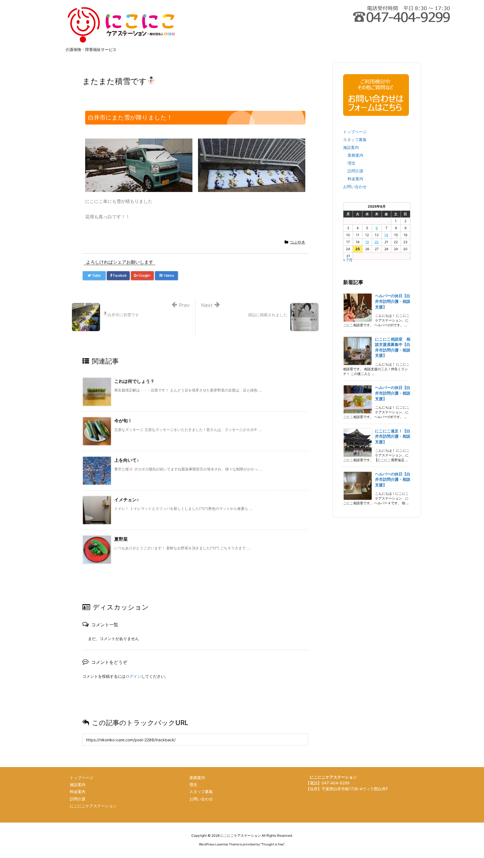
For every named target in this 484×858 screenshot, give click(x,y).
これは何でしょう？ (134, 381)
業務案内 (355, 155)
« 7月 (348, 259)
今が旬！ (123, 420)
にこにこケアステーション (93, 805)
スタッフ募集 (355, 139)
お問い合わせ (355, 186)
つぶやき (297, 242)
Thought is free (272, 844)
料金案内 (355, 178)
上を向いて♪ (126, 460)
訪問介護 (355, 170)
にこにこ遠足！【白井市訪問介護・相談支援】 (392, 436)
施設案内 (351, 147)
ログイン (133, 676)
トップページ (355, 131)
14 (386, 235)
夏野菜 (121, 539)
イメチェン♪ (126, 499)
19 (367, 242)
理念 (351, 163)
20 (376, 242)
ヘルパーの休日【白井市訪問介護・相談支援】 (392, 301)
